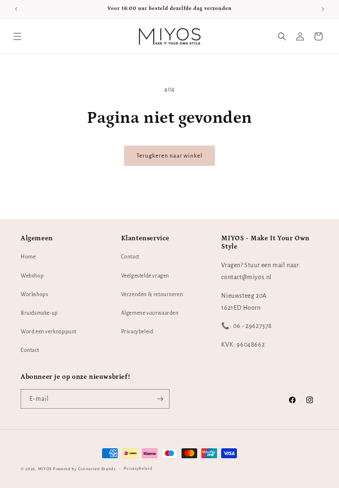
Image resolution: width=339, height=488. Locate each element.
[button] (17, 36)
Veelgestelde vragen (145, 276)
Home (28, 257)
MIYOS (45, 468)
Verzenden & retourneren (152, 294)
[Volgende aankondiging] (323, 9)
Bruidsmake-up (39, 313)
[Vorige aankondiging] (16, 9)
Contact (30, 350)
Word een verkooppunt (48, 332)
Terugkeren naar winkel (169, 156)
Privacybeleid (137, 332)
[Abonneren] (160, 399)
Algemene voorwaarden (150, 313)
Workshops (34, 294)
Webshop (32, 276)
